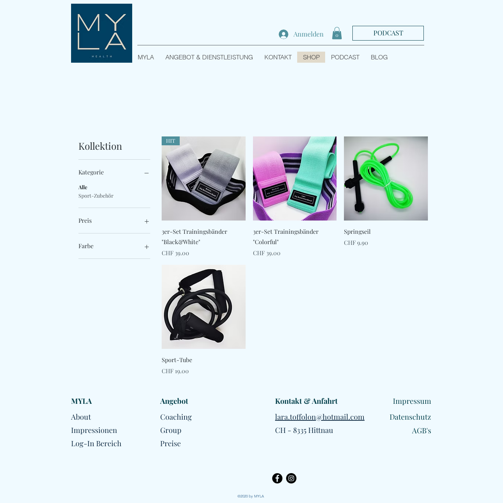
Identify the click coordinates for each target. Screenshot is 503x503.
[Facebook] (277, 478)
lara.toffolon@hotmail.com (320, 417)
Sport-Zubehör (95, 195)
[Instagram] (291, 478)
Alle (82, 187)
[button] (337, 33)
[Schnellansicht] (295, 178)
